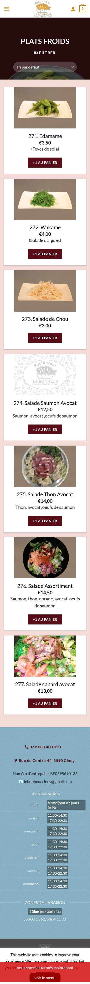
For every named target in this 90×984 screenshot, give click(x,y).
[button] (7, 9)
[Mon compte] (73, 8)
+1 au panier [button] (45, 162)
